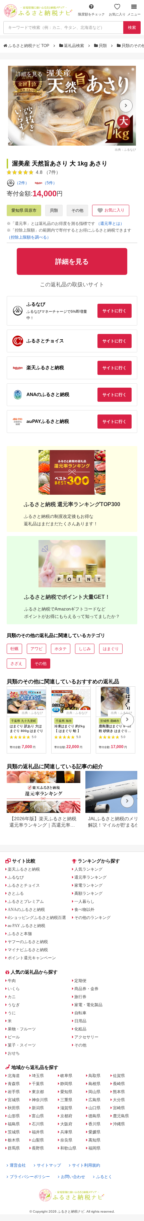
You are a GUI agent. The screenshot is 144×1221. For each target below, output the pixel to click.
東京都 (38, 1092)
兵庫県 (66, 1132)
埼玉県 (38, 1076)
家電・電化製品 (88, 1005)
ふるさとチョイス (24, 885)
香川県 (94, 1124)
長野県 (38, 1148)
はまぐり (111, 648)
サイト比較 (23, 861)
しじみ (85, 648)
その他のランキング (92, 918)
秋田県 (14, 1108)
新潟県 (38, 1108)
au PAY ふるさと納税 (26, 926)
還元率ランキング (90, 877)
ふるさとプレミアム (26, 901)
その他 (77, 210)
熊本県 (119, 1092)
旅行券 (80, 997)
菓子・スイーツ (22, 1045)
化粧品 (80, 1029)
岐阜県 (66, 1076)
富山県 (38, 1116)
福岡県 (94, 1148)
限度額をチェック (91, 14)
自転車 (80, 1013)
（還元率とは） (110, 223)
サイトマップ (49, 1165)
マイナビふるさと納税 (28, 950)
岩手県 (14, 1092)
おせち (14, 1053)
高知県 (94, 1140)
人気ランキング (88, 869)
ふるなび (16, 877)
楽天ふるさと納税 (24, 869)
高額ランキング (88, 893)
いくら (14, 989)
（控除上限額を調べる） (29, 237)
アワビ (36, 648)
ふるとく (104, 1176)
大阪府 (66, 1124)
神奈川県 (40, 1100)
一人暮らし (84, 901)
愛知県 (66, 1092)
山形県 (14, 1116)
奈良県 (66, 1140)
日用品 (80, 1021)
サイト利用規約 (86, 1165)
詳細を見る (29, 74)
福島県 (14, 1124)
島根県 (94, 1084)
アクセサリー (86, 1037)
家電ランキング (88, 885)
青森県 (14, 1084)
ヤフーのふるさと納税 (28, 942)
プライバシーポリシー (30, 1176)
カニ (12, 997)
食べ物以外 (84, 910)
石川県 (38, 1124)
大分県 (119, 1100)
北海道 (14, 1076)
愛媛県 (94, 1132)
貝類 (103, 45)
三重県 (66, 1100)
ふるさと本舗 (20, 934)
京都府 (66, 1116)
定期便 (80, 981)
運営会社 (18, 1165)
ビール (14, 1037)
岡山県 (94, 1092)
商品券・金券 (86, 989)
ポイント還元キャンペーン (32, 958)
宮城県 (14, 1100)
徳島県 (94, 1116)
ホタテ (61, 648)
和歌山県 (68, 1148)
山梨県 (38, 1140)
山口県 (94, 1108)
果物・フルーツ (22, 1029)
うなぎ (14, 1005)
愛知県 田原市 (24, 210)
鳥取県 (94, 1076)
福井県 (38, 1132)
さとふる (16, 893)
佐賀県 (119, 1076)
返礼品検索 (74, 45)
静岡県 (66, 1084)
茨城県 (14, 1132)
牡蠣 (14, 648)
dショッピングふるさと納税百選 (37, 918)
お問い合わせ (73, 1176)
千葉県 (38, 1084)
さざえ (16, 663)
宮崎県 (119, 1108)
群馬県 (14, 1148)
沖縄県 (119, 1124)
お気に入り (117, 14)
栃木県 (14, 1140)
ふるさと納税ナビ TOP (28, 45)
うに (12, 1013)
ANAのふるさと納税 (26, 910)
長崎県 (119, 1084)
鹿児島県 (121, 1116)
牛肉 (12, 981)
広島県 (94, 1100)
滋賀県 (66, 1108)
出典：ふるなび (125, 149)
